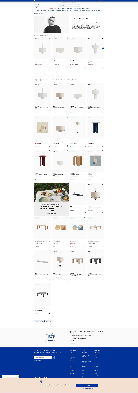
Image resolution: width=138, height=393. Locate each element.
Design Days (51, 8)
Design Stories (69, 8)
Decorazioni (58, 10)
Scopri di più (72, 340)
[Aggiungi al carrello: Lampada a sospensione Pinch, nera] (85, 213)
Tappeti (71, 10)
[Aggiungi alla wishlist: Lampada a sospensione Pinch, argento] (49, 251)
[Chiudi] (18, 376)
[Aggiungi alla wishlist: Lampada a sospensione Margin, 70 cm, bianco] (67, 38)
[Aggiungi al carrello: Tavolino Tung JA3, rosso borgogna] (50, 179)
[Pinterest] (42, 378)
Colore (43, 79)
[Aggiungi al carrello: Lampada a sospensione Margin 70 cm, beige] (67, 146)
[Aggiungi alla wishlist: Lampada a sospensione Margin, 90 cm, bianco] (85, 38)
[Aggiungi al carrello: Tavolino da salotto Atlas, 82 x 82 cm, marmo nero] (50, 313)
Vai (53, 357)
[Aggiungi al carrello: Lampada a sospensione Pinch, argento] (50, 280)
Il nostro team (96, 355)
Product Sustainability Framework (85, 356)
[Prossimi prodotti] (103, 48)
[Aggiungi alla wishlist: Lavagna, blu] (102, 150)
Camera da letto (77, 10)
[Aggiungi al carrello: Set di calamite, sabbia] (67, 246)
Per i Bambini (98, 10)
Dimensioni (74, 79)
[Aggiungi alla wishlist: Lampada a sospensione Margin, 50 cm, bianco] (49, 38)
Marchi (83, 8)
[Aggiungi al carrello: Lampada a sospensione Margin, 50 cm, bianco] (50, 68)
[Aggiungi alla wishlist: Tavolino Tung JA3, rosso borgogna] (49, 150)
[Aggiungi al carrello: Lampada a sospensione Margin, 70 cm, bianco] (67, 68)
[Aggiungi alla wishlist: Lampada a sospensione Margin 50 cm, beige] (67, 84)
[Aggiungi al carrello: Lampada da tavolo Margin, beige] (67, 280)
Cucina (83, 375)
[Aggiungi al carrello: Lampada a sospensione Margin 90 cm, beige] (103, 213)
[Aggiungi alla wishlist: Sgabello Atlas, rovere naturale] (85, 150)
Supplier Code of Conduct (86, 361)
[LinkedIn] (45, 378)
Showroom (72, 370)
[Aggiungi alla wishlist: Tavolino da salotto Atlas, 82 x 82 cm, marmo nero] (49, 284)
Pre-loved (72, 373)
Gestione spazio (65, 10)
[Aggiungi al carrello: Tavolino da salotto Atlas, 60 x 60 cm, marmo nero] (103, 280)
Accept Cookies (87, 385)
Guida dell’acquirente (85, 362)
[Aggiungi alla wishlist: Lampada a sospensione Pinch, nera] (85, 184)
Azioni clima (84, 358)
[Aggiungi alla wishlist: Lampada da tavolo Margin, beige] (67, 251)
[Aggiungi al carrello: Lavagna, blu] (103, 179)
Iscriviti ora (73, 343)
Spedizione (72, 355)
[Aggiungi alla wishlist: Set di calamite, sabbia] (67, 217)
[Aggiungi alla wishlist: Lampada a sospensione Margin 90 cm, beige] (102, 184)
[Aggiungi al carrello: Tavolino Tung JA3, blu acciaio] (103, 146)
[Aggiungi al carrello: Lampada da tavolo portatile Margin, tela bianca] (103, 68)
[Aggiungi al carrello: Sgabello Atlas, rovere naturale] (85, 179)
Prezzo (47, 79)
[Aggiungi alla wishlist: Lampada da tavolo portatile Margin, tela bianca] (102, 38)
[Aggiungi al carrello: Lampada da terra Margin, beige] (85, 146)
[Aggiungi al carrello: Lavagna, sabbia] (50, 146)
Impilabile (68, 79)
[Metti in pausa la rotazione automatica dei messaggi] (79, 1)
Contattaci (72, 360)
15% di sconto (70, 0)
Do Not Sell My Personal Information (87, 388)
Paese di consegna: (37, 360)
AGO (50, 321)
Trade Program (96, 354)
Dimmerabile (63, 79)
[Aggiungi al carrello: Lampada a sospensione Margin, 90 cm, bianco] (85, 68)
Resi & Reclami (72, 357)
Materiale (57, 79)
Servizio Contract (97, 352)
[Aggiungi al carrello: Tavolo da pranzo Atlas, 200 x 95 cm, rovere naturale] (50, 246)
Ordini (71, 352)
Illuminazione (43, 10)
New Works (42, 321)
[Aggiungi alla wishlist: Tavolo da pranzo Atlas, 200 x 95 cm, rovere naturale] (49, 217)
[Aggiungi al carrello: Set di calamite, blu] (85, 246)
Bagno (83, 10)
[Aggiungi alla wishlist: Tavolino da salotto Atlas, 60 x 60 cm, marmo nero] (102, 251)
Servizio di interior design (77, 8)
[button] (98, 5)
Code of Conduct (85, 359)
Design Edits (96, 370)
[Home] (34, 13)
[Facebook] (39, 378)
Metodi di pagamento (74, 354)
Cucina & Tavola (51, 10)
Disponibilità (52, 79)
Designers (87, 8)
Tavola (83, 376)
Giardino (88, 10)
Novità (55, 8)
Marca (39, 79)
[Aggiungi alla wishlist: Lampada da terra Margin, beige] (85, 117)
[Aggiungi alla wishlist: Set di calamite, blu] (85, 217)
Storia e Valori (84, 352)
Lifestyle (93, 10)
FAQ (71, 358)
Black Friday (96, 375)
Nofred (47, 321)
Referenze (95, 357)
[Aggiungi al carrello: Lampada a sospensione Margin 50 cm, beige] (67, 112)
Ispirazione (64, 8)
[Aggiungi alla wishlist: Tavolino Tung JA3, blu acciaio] (102, 117)
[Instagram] (35, 378)
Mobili (38, 10)
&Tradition (36, 321)
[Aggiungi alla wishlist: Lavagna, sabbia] (49, 117)
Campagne (59, 8)
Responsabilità (84, 354)
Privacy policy (42, 387)
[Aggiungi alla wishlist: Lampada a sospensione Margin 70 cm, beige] (67, 117)
